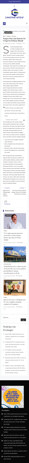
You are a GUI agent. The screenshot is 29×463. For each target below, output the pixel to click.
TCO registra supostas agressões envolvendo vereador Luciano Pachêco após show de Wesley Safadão (14, 352)
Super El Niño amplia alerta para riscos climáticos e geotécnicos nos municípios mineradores (14, 336)
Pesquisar (5, 317)
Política (5, 230)
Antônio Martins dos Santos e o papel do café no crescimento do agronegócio (15, 452)
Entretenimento (7, 264)
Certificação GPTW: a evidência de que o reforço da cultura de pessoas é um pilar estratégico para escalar (15, 344)
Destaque (14, 36)
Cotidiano (8, 36)
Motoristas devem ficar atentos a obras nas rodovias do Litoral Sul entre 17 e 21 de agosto (15, 360)
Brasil (4, 36)
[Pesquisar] (23, 319)
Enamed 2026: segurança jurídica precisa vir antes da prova (14, 458)
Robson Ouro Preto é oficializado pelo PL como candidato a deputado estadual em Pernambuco (15, 302)
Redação (19, 43)
